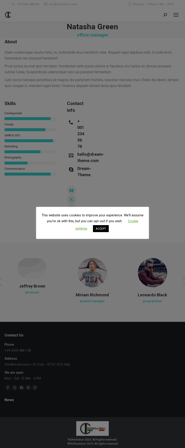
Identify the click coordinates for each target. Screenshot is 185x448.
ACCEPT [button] (101, 228)
